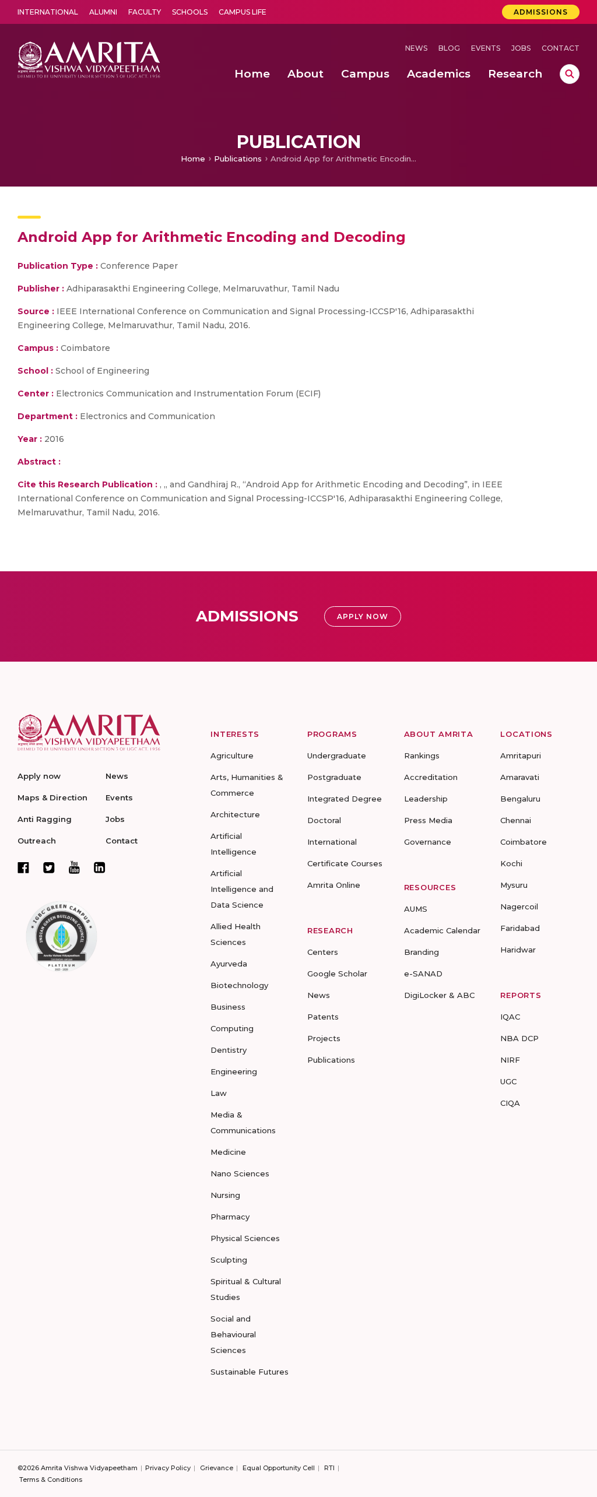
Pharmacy (230, 1216)
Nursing (225, 1195)
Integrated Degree (344, 798)
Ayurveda (228, 963)
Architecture (235, 814)
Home (193, 158)
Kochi (511, 863)
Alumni (103, 12)
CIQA (510, 1103)
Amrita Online (333, 885)
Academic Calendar (442, 930)
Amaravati (519, 777)
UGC (508, 1081)
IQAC (510, 1016)
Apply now (39, 776)
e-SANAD (423, 973)
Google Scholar (337, 973)
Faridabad (520, 928)
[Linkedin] (100, 867)
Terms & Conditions (50, 1479)
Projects (323, 1038)
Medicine (228, 1152)
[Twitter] (49, 867)
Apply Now (362, 616)
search (570, 74)
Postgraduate (334, 777)
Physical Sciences (245, 1238)
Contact (561, 48)
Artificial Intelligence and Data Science (241, 889)
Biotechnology (239, 985)
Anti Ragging (44, 819)
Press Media (428, 820)
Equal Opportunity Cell (279, 1468)
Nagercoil (519, 906)
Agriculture (232, 755)
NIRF (510, 1059)
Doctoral (324, 820)
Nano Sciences (239, 1173)
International (47, 12)
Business (227, 1006)
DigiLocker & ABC (439, 995)
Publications (238, 158)
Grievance (216, 1468)
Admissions (541, 12)
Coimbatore (523, 841)
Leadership (426, 798)
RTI (329, 1468)
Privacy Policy (168, 1468)
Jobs (521, 48)
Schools (190, 12)
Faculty (144, 12)
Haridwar (518, 949)
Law (218, 1093)
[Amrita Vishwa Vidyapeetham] (88, 58)
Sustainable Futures (249, 1371)
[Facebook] (23, 867)
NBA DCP (519, 1038)
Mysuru (514, 885)
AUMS (415, 908)
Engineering (233, 1071)
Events (485, 48)
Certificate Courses (344, 863)
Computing (232, 1028)
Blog (449, 48)
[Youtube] (74, 867)
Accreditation (431, 777)
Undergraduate (336, 755)
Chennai (515, 820)
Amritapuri (520, 755)
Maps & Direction (52, 797)
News (416, 48)
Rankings (422, 755)
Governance (427, 841)
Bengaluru (520, 798)
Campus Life (242, 12)
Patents (323, 1016)
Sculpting (228, 1259)
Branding (421, 952)
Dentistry (228, 1050)
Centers (322, 952)
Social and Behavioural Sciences (233, 1334)
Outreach (36, 840)
